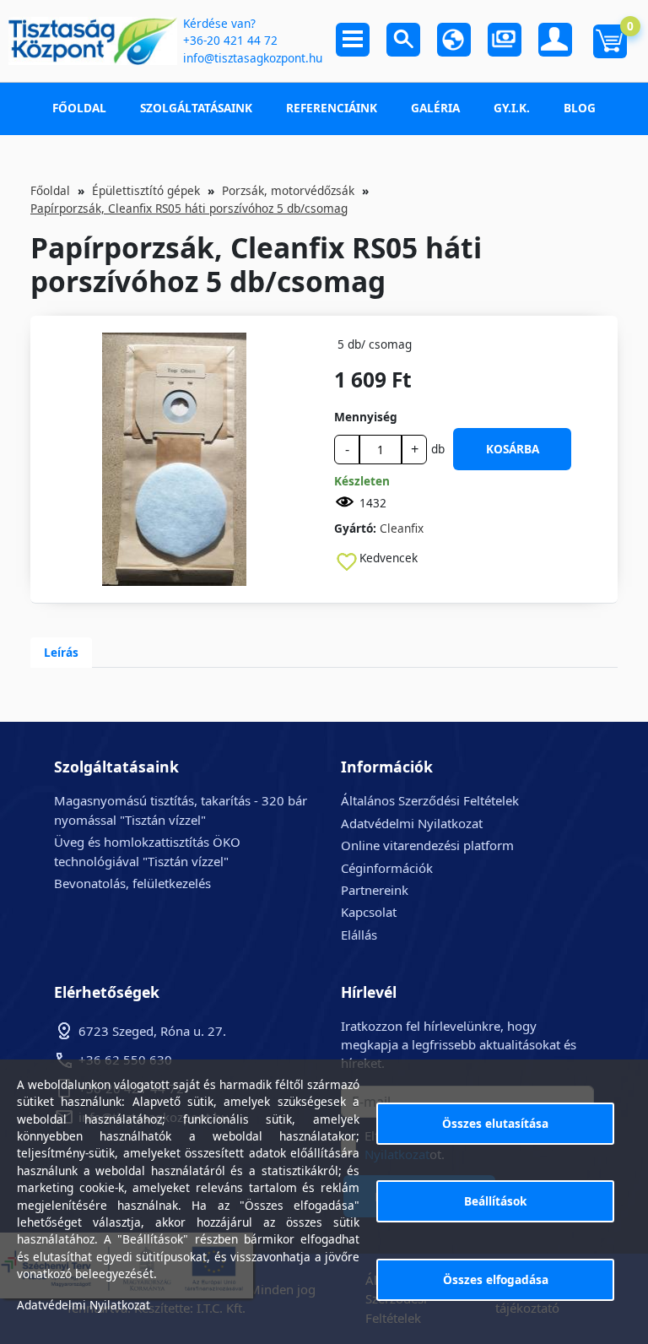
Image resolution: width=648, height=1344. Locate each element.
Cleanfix (402, 528)
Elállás (359, 934)
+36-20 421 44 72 (230, 40)
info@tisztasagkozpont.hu (252, 58)
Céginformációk (387, 867)
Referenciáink (331, 108)
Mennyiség (365, 417)
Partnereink (374, 889)
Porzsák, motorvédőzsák (288, 190)
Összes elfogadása (495, 1279)
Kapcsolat (369, 911)
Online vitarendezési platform (427, 845)
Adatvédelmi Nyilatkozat (412, 823)
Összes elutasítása (495, 1123)
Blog (580, 108)
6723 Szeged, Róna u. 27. (152, 1030)
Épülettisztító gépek (146, 190)
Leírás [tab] (61, 652)
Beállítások (495, 1201)
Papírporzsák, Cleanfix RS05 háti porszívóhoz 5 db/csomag (189, 208)
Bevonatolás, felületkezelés (132, 883)
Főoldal (79, 108)
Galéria (435, 108)
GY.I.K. (512, 108)
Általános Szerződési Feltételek (430, 800)
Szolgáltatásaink (196, 108)
